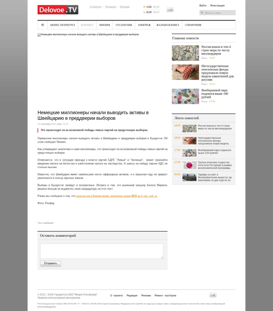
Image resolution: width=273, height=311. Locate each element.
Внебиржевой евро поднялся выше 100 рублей (214, 93)
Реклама (125, 6)
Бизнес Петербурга (62, 24)
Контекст (87, 24)
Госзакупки (124, 24)
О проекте (96, 6)
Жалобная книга (167, 24)
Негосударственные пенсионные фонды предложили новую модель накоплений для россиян (217, 73)
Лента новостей (186, 117)
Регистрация (217, 5)
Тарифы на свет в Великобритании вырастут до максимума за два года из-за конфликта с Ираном (215, 177)
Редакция (110, 6)
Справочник (193, 24)
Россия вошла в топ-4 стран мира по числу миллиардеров (216, 49)
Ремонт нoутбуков (165, 295)
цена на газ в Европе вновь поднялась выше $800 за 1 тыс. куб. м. (116, 195)
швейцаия (48, 223)
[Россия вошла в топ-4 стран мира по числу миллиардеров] (185, 53)
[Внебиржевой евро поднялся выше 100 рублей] (185, 96)
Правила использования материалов (59, 297)
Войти (202, 5)
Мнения (104, 24)
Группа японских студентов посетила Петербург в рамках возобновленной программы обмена (215, 165)
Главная (42, 25)
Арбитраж (144, 24)
